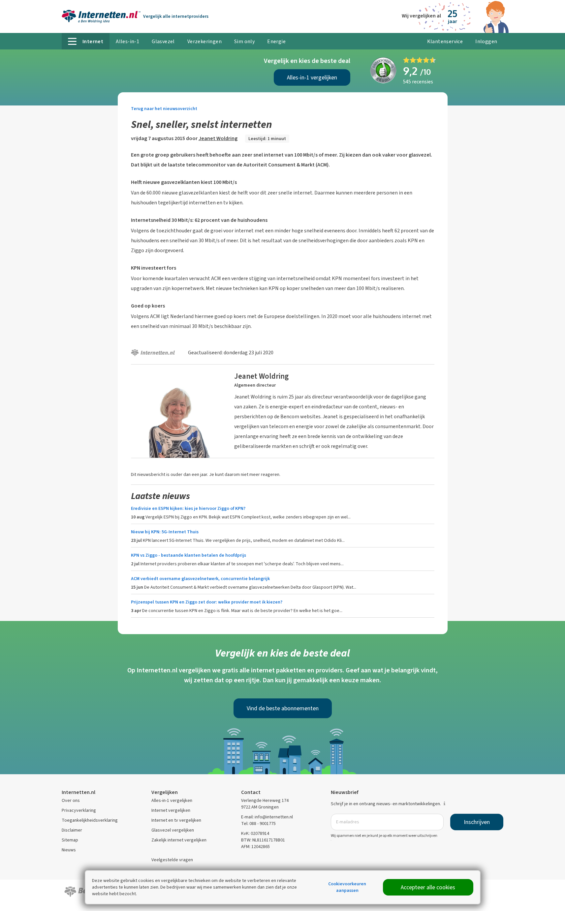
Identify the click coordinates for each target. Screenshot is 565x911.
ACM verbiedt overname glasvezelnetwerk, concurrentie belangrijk (200, 578)
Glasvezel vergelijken (172, 830)
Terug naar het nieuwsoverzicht (164, 108)
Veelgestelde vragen (172, 860)
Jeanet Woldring (218, 138)
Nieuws (69, 850)
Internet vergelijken (170, 810)
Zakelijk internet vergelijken (178, 840)
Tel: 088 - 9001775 (258, 823)
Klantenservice (445, 41)
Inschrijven (477, 822)
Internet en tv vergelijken (176, 820)
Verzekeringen (204, 41)
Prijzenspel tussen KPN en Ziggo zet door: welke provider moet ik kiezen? (206, 602)
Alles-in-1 (127, 41)
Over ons (71, 800)
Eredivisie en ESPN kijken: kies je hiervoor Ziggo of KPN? (188, 508)
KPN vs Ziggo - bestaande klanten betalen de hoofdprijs (188, 555)
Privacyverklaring (79, 810)
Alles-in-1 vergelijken (312, 77)
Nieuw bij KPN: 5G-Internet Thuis (165, 532)
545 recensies (418, 81)
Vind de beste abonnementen (283, 708)
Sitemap (70, 840)
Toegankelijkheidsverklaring (90, 820)
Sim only (244, 41)
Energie (276, 41)
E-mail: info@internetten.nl (267, 817)
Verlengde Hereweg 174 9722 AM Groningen (265, 803)
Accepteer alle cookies (428, 887)
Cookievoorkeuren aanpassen (347, 887)
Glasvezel (163, 41)
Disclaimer (72, 830)
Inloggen (486, 41)
